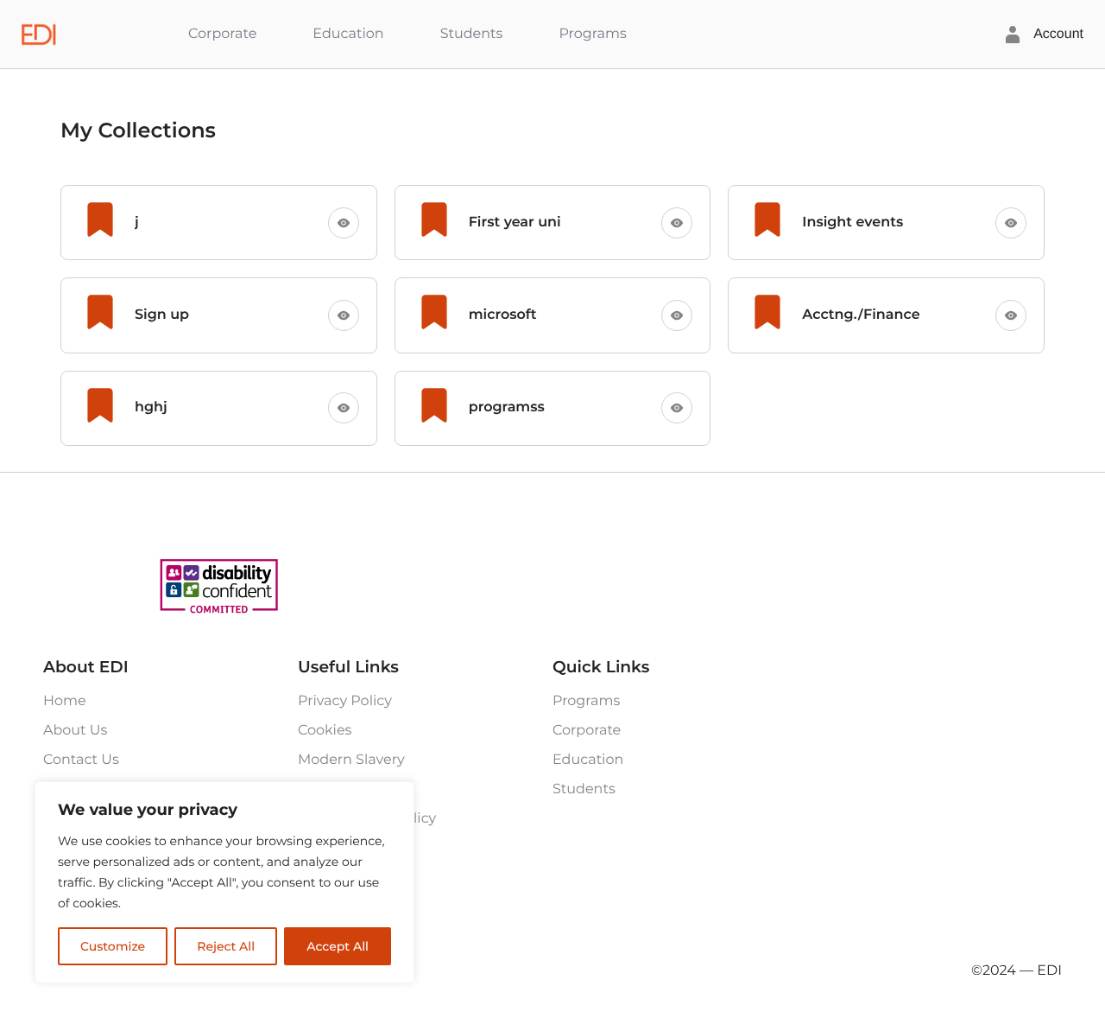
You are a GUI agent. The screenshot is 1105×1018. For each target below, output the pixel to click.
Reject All (226, 946)
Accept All (337, 946)
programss (507, 407)
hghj (151, 407)
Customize (112, 946)
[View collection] (343, 223)
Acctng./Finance (860, 315)
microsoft (503, 315)
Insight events (852, 222)
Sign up (162, 315)
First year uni (515, 222)
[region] (224, 882)
